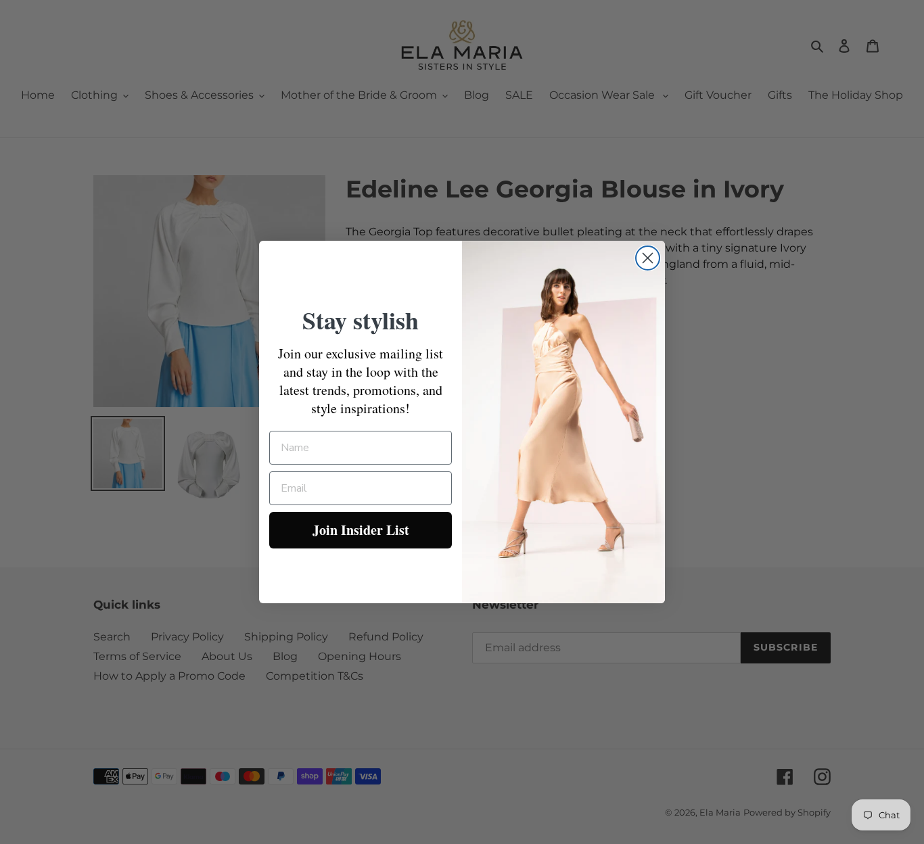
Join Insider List (361, 530)
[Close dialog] (648, 258)
